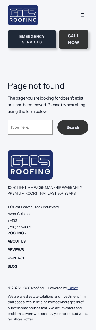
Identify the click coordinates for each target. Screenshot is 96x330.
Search (73, 127)
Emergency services (32, 39)
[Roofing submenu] (26, 233)
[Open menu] (83, 15)
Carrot (73, 288)
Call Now (73, 39)
